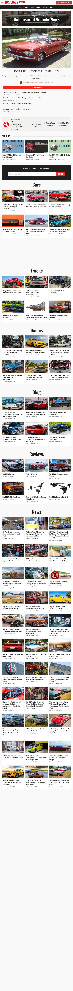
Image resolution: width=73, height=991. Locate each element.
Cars (20, 7)
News (32, 7)
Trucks (26, 7)
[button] (2, 2)
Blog (51, 7)
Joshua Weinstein (31, 82)
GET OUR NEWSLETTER (64, 3)
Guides (38, 7)
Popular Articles (37, 87)
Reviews (45, 7)
